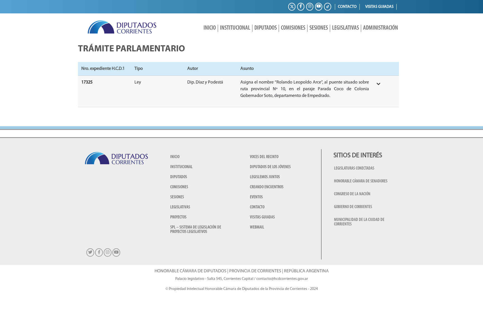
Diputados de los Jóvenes (270, 167)
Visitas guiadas (379, 7)
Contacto (347, 7)
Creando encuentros (266, 187)
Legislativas (345, 28)
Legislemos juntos (265, 177)
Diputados (265, 28)
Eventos (256, 197)
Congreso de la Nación (352, 194)
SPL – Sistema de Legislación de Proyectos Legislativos (195, 229)
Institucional (235, 28)
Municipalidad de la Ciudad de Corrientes (359, 222)
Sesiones (318, 28)
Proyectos (178, 217)
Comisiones (293, 28)
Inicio (209, 28)
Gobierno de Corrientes (353, 207)
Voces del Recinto (264, 157)
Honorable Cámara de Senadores (360, 181)
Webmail (257, 227)
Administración (380, 28)
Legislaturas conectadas (354, 168)
